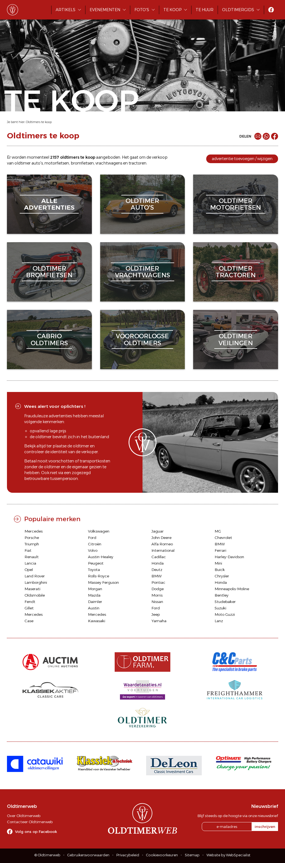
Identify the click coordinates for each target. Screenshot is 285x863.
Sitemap (192, 855)
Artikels (65, 9)
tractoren (137, 163)
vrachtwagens (108, 163)
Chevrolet (223, 537)
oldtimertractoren (236, 271)
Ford (92, 537)
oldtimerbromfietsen (49, 271)
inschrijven (265, 826)
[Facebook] (274, 136)
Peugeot (96, 563)
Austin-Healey (100, 557)
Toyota (94, 569)
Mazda (94, 595)
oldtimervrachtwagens (142, 271)
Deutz (156, 569)
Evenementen (105, 9)
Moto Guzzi (225, 614)
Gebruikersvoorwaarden (88, 855)
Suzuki (220, 608)
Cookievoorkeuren (162, 855)
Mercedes (33, 531)
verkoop (160, 157)
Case (28, 621)
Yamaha (158, 621)
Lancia (30, 563)
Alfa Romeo (162, 544)
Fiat (27, 550)
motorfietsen (57, 163)
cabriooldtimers (49, 339)
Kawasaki (96, 621)
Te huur (204, 9)
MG (218, 531)
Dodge (157, 589)
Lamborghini (35, 582)
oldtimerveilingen (235, 339)
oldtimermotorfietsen (235, 204)
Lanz (219, 621)
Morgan (95, 589)
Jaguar (157, 531)
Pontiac (158, 582)
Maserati (32, 589)
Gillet (29, 608)
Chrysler (222, 576)
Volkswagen (98, 531)
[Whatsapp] (266, 136)
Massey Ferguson (103, 582)
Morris (157, 595)
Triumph (31, 544)
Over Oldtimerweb (23, 815)
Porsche (31, 537)
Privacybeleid (127, 855)
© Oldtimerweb (47, 855)
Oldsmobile (34, 595)
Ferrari (220, 550)
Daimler (95, 601)
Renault (31, 557)
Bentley (222, 595)
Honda (157, 563)
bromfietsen (82, 163)
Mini (218, 563)
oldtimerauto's (142, 204)
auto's (37, 163)
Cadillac (158, 557)
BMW (220, 544)
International (163, 550)
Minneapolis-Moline (232, 589)
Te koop (172, 9)
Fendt (29, 601)
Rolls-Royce (98, 576)
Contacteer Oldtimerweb (30, 822)
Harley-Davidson (229, 557)
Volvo (92, 550)
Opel (28, 569)
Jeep (155, 614)
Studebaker (225, 601)
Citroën (94, 544)
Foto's (141, 9)
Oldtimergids (238, 9)
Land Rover (34, 576)
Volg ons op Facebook (36, 831)
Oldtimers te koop (39, 122)
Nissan (157, 601)
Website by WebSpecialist (228, 855)
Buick (220, 569)
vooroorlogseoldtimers (142, 339)
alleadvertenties (49, 204)
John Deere (161, 537)
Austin (93, 608)
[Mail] (257, 136)
